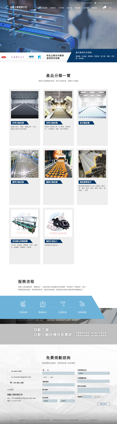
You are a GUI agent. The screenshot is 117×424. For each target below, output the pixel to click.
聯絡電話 (46, 381)
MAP (34, 398)
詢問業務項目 (82, 370)
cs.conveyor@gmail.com (21, 377)
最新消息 (69, 8)
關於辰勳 (78, 8)
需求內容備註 (81, 386)
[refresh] (102, 397)
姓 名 (46, 370)
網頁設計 (95, 420)
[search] (110, 8)
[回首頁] (16, 8)
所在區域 (45, 397)
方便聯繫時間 (81, 378)
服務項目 (53, 8)
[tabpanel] (58, 26)
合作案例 (61, 8)
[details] (24, 104)
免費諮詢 (94, 8)
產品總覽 (44, 8)
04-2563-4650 (16, 371)
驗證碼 (80, 397)
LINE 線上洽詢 (18, 383)
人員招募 (86, 8)
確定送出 (103, 404)
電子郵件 (45, 389)
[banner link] (15, 57)
